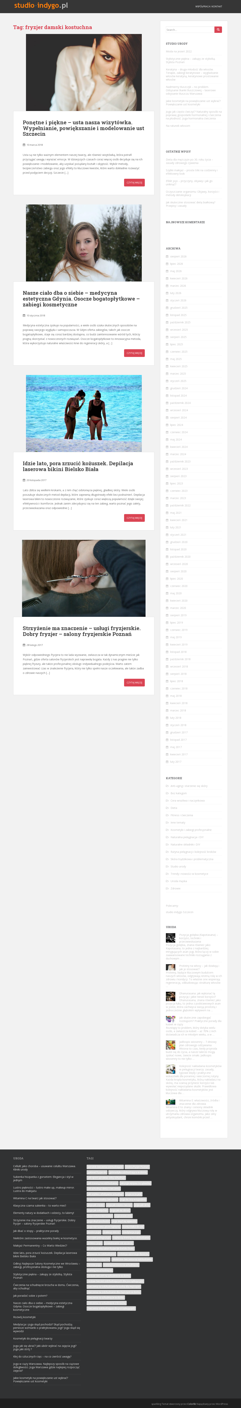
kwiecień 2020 (179, 600)
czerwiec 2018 (179, 688)
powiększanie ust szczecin (119, 1243)
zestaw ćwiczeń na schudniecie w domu (109, 1275)
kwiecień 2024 (179, 447)
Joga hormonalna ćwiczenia (102, 1199)
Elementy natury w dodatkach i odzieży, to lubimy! (43, 1213)
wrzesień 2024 (179, 410)
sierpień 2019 (178, 615)
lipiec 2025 (176, 344)
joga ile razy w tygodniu (133, 1199)
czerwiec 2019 (179, 630)
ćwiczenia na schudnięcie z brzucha (106, 1303)
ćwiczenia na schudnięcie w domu (106, 1297)
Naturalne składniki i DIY (185, 844)
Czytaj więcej (134, 182)
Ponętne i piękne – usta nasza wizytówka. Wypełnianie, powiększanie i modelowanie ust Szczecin (83, 128)
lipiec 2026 (176, 263)
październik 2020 (180, 556)
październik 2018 (180, 659)
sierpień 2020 (178, 571)
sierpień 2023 (178, 476)
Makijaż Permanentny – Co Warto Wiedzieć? (40, 1245)
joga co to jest (133, 1194)
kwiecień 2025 (179, 366)
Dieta (174, 808)
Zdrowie (176, 888)
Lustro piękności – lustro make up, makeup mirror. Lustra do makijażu (44, 1189)
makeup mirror (112, 1232)
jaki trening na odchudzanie (102, 1183)
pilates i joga (94, 1243)
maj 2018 (176, 696)
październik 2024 (180, 403)
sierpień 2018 (178, 674)
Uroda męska (179, 881)
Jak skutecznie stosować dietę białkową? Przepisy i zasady (190, 204)
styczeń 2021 (178, 534)
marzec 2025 (178, 373)
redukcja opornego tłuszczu (133, 1254)
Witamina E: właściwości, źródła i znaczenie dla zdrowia (199, 1102)
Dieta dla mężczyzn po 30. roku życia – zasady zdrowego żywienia (189, 161)
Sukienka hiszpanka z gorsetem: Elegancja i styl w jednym (43, 1178)
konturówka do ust (133, 1226)
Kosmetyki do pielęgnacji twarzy (32, 1338)
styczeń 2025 (178, 381)
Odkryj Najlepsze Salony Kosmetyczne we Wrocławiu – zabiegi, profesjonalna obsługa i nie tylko (46, 1265)
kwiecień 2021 (179, 520)
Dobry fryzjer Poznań (137, 1166)
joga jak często (96, 1205)
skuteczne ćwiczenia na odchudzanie (132, 1259)
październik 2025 (180, 322)
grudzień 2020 (179, 542)
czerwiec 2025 (179, 351)
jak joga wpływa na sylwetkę (135, 1183)
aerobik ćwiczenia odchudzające (105, 1166)
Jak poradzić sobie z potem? (30, 1295)
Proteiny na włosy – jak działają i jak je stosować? (199, 967)
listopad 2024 (178, 395)
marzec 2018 (178, 710)
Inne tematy (178, 822)
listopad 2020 (178, 549)
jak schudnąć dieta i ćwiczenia (104, 1188)
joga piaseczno (123, 1215)
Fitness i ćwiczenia (182, 815)
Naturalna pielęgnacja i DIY (187, 837)
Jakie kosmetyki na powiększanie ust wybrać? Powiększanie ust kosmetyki (193, 102)
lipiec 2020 (176, 578)
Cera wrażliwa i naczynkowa (188, 800)
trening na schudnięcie (100, 1270)
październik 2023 (180, 461)
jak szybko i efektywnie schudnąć (105, 1194)
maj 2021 (176, 512)
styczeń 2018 (178, 725)
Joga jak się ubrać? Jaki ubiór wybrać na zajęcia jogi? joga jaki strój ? (44, 1347)
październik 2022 (180, 505)
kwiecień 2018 (179, 703)
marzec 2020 (178, 608)
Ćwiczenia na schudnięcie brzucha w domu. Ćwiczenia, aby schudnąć (46, 1286)
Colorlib (191, 1404)
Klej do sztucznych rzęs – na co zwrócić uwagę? (42, 1356)
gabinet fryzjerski (97, 1172)
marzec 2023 (178, 498)
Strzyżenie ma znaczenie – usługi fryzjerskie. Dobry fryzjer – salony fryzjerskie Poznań (82, 631)
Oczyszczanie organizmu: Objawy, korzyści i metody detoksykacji (192, 193)
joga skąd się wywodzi (124, 1221)
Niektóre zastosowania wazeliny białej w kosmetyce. (45, 1238)
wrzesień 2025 (179, 329)
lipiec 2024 (176, 425)
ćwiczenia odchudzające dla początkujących (111, 1308)
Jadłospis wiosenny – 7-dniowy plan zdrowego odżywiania (198, 1043)
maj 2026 (176, 271)
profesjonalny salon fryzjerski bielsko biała (110, 1248)
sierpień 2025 (178, 337)
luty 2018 (175, 717)
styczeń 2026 (178, 300)
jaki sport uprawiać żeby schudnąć (106, 1177)
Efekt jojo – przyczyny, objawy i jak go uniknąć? (189, 182)
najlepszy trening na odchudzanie (131, 1237)
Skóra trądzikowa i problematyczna (192, 859)
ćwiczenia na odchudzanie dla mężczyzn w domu (114, 1292)
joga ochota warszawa (100, 1215)
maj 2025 (176, 359)
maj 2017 (176, 747)
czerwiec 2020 (179, 586)
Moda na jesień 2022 (179, 51)
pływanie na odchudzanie (101, 1254)
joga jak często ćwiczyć (119, 1205)
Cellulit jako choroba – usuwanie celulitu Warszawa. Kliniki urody (44, 1167)
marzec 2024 (178, 454)
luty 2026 (175, 293)
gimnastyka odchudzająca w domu (128, 1172)
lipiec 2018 (176, 681)
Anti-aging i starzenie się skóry (189, 786)
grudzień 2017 (179, 732)
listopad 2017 (178, 739)
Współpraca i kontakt (208, 6)
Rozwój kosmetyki (24, 1317)
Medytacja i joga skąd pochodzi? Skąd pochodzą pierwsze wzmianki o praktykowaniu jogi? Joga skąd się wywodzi (46, 1328)
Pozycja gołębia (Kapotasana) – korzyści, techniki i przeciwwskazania (198, 938)
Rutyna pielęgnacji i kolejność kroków (193, 852)
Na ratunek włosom (178, 125)
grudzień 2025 (179, 307)
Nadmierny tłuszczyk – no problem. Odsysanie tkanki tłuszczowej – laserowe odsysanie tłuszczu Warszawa (191, 90)
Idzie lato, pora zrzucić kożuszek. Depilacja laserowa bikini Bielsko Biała (78, 466)
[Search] (218, 29)
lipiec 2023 (176, 483)
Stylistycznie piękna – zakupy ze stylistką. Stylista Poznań (190, 60)
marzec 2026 (178, 285)
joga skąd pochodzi (98, 1221)
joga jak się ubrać (120, 1210)
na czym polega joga (99, 1237)
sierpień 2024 (178, 417)
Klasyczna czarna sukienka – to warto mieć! (39, 1205)
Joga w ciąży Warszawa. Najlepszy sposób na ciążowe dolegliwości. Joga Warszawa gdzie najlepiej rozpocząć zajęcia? (46, 1367)
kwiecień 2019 (179, 644)
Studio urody (178, 866)
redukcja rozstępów (98, 1259)
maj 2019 (176, 637)
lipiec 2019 (176, 622)
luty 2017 (175, 761)
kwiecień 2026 (179, 278)
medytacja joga (131, 1232)
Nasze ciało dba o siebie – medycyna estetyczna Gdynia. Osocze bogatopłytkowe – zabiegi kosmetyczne (81, 298)
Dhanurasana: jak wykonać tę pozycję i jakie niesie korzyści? (197, 995)
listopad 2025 (178, 315)
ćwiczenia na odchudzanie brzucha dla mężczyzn (114, 1286)
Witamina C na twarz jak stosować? (34, 1198)
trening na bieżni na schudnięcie (121, 1264)
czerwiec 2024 (179, 432)
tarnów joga (94, 1264)
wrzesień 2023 (179, 469)
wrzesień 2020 (179, 564)
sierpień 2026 (178, 256)
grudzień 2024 (179, 388)
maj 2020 (176, 593)
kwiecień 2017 (179, 754)
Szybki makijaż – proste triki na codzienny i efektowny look (192, 171)
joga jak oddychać (97, 1210)
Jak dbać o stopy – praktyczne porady (36, 1231)
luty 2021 (175, 527)
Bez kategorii (179, 793)
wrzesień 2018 (179, 666)
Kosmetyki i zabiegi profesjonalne (191, 830)
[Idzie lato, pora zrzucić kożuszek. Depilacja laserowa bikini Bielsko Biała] (83, 413)
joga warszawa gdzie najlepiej (104, 1226)
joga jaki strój (142, 1205)
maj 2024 (176, 439)
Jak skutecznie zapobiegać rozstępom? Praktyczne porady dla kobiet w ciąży (193, 1021)
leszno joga (94, 1232)
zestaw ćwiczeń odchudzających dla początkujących (115, 1281)
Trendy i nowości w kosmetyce (189, 874)
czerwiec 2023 (179, 490)
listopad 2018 (178, 652)
